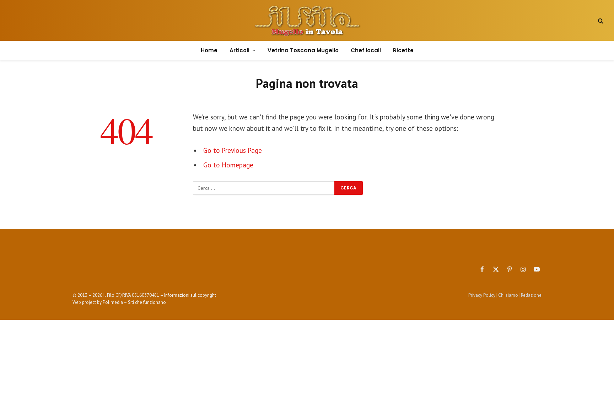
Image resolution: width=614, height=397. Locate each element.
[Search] (600, 20)
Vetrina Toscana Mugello (303, 50)
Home (209, 50)
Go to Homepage (228, 165)
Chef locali (366, 50)
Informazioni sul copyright (190, 295)
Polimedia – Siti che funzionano (134, 302)
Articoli (239, 50)
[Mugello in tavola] (307, 20)
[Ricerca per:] (264, 188)
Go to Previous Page (232, 150)
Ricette (403, 50)
